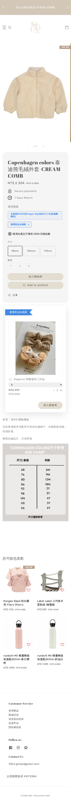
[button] (4, 27)
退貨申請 (14, 723)
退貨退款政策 (16, 719)
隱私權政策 (15, 727)
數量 (10, 260)
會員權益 (14, 710)
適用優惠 (13, 206)
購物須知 (14, 714)
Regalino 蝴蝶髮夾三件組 (29, 379)
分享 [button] (15, 295)
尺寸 (10, 242)
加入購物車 (35, 276)
